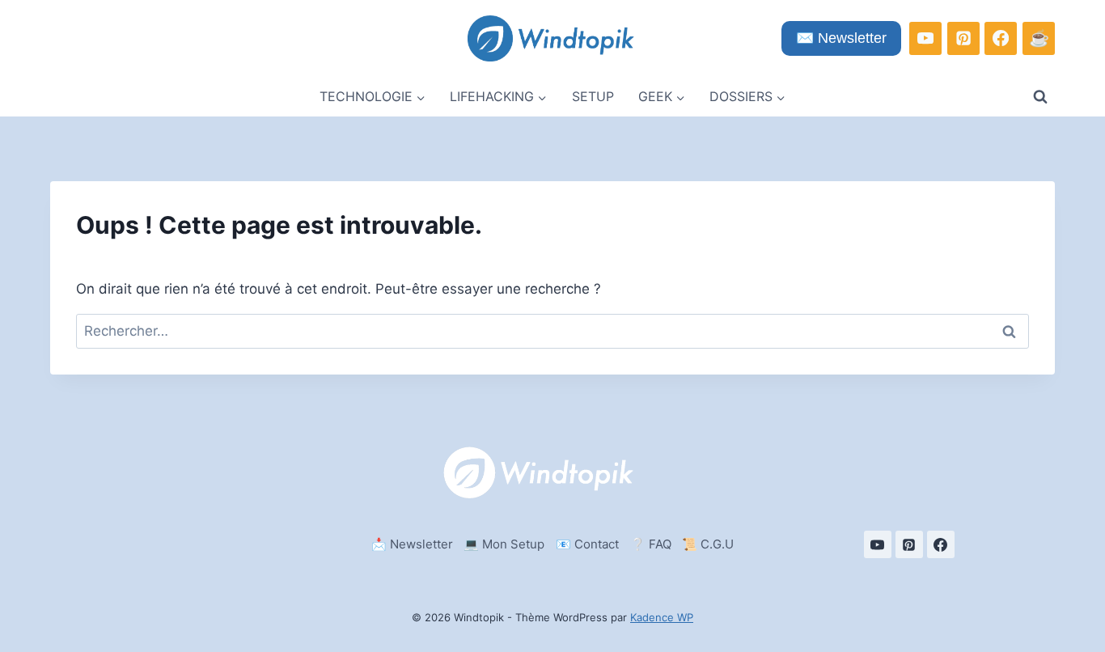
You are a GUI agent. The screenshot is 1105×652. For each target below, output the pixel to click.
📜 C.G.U (708, 544)
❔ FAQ (650, 544)
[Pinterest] (963, 38)
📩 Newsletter (412, 544)
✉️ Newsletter (841, 38)
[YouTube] (925, 38)
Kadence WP (661, 617)
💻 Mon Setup (504, 544)
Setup (593, 96)
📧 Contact (587, 544)
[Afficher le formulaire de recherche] (1040, 97)
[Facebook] (1000, 38)
